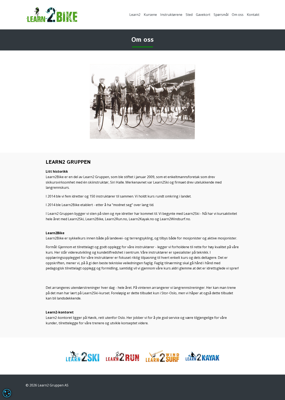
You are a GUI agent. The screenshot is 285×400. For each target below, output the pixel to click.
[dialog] (7, 393)
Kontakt (253, 14)
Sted (189, 14)
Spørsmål (221, 14)
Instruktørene (171, 14)
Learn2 (134, 14)
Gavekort (203, 14)
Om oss (237, 14)
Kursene (150, 14)
